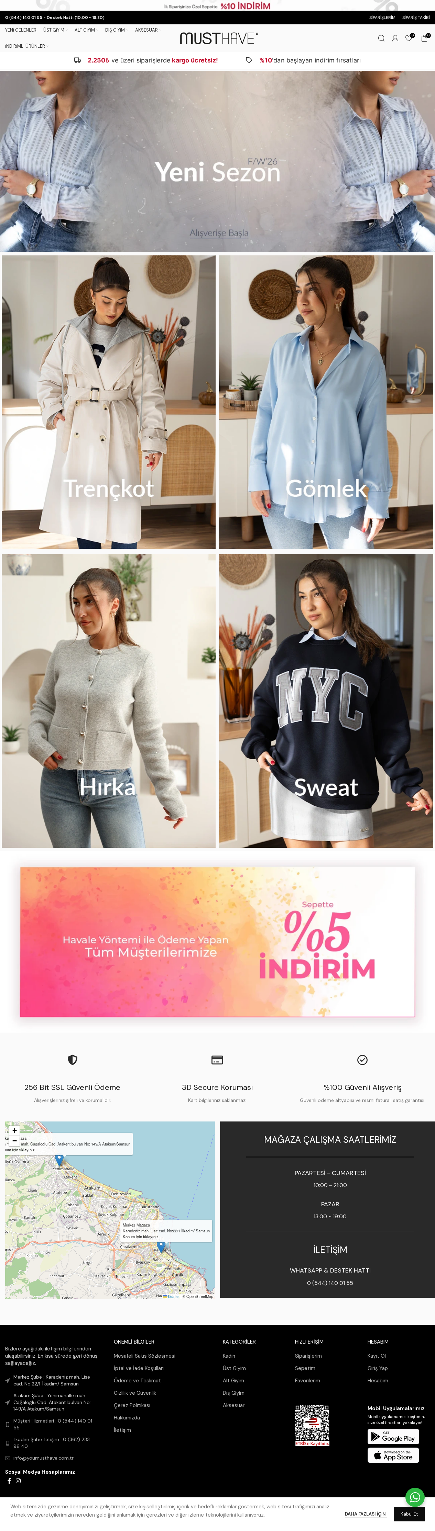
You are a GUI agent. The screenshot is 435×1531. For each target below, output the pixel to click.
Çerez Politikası (132, 1405)
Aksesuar (233, 1405)
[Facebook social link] (9, 1481)
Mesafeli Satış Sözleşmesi (144, 1355)
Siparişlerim (308, 1355)
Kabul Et (409, 1514)
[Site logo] (217, 37)
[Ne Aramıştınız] (381, 38)
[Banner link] (217, 161)
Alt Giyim (233, 1380)
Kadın (229, 1355)
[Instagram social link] (18, 1481)
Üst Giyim (234, 1368)
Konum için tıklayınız (141, 1236)
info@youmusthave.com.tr (43, 1458)
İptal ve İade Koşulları (139, 1368)
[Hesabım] (395, 38)
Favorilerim (307, 1380)
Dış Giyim (233, 1393)
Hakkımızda (127, 1417)
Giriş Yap (378, 1368)
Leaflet (173, 1296)
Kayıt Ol (377, 1355)
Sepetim (305, 1368)
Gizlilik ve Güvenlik (135, 1393)
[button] (161, 1247)
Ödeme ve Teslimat (137, 1380)
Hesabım (378, 1380)
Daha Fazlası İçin (366, 1514)
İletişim (122, 1430)
